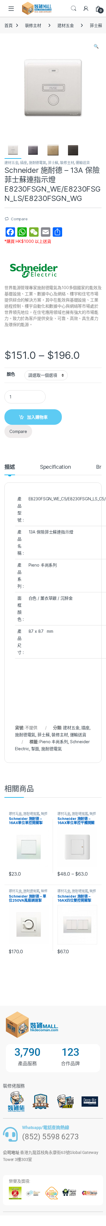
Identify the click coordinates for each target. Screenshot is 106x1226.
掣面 (35, 748)
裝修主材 (33, 25)
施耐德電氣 (37, 163)
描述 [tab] (9, 467)
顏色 (11, 373)
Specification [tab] (55, 467)
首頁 (8, 25)
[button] (96, 46)
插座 (23, 163)
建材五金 (65, 25)
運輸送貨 (83, 163)
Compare (19, 218)
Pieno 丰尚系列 (53, 741)
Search (73, 8)
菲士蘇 (96, 25)
